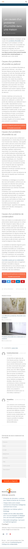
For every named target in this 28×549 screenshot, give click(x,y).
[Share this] (4, 281)
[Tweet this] (8, 281)
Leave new (14, 348)
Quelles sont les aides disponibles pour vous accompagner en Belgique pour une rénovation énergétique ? (14, 515)
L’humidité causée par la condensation (13, 260)
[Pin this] (23, 281)
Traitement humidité (10, 33)
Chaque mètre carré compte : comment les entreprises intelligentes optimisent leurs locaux (14, 504)
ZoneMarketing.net (15, 542)
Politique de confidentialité (9, 544)
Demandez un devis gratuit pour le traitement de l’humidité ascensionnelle (14, 275)
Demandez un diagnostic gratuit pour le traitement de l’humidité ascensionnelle (14, 127)
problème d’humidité (15, 41)
